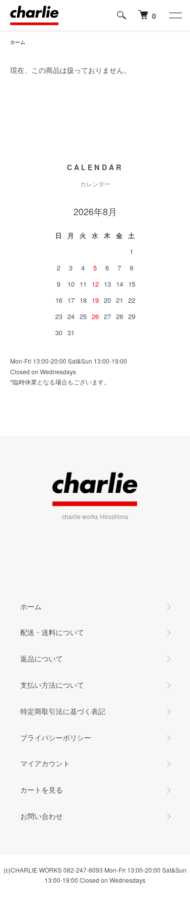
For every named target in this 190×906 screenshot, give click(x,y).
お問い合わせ (41, 816)
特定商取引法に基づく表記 (62, 711)
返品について (41, 658)
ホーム (17, 42)
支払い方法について (52, 685)
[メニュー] (175, 15)
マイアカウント (45, 763)
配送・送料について (52, 632)
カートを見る (41, 789)
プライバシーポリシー (55, 737)
